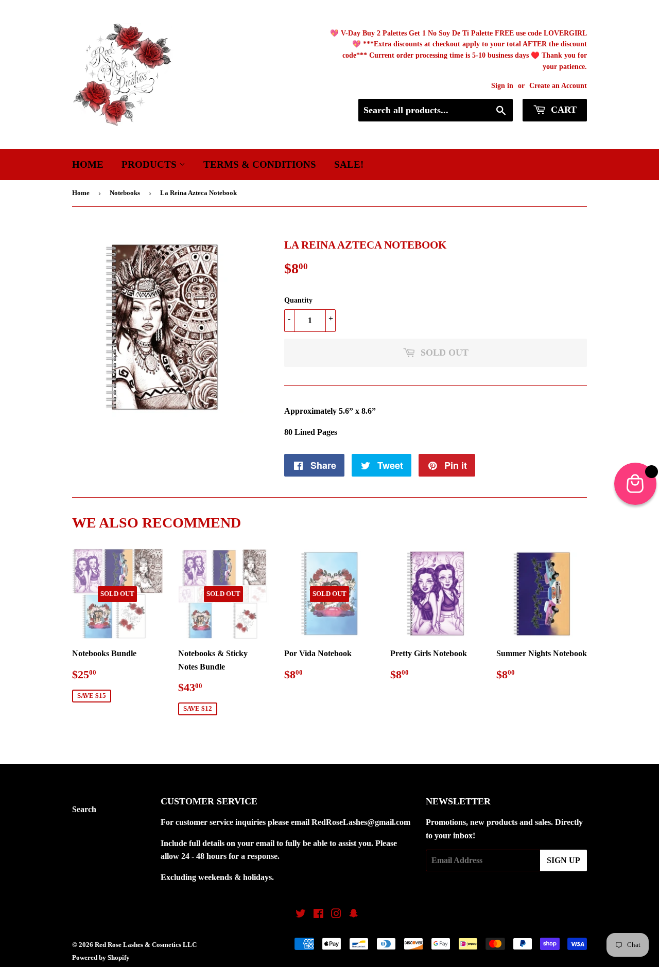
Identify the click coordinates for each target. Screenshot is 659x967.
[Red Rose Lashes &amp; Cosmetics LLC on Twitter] (301, 914)
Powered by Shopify (101, 957)
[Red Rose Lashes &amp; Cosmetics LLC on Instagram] (336, 914)
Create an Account (558, 86)
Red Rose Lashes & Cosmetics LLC (146, 944)
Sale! (348, 164)
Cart (562, 109)
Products (150, 164)
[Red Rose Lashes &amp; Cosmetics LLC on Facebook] (318, 914)
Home (87, 164)
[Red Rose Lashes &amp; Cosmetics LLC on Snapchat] (354, 914)
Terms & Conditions (259, 164)
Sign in (502, 86)
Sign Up (563, 860)
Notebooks (125, 193)
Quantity (298, 300)
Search (84, 809)
